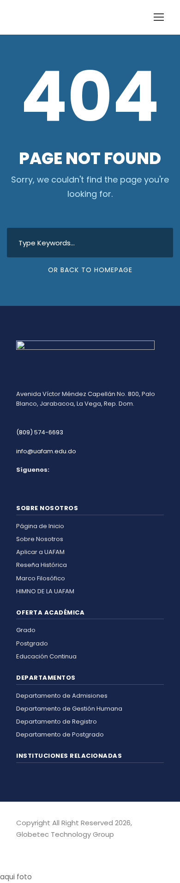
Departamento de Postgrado (60, 734)
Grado (26, 630)
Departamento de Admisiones (62, 695)
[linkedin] (26, 847)
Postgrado (32, 643)
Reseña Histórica (41, 564)
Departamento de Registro (56, 721)
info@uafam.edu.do (46, 451)
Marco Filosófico (40, 578)
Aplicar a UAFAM (40, 552)
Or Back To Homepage (90, 269)
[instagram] (33, 847)
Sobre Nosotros (39, 539)
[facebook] (19, 847)
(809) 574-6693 (39, 432)
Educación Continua (46, 656)
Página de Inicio (40, 526)
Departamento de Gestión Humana (69, 708)
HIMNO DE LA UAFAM (45, 591)
